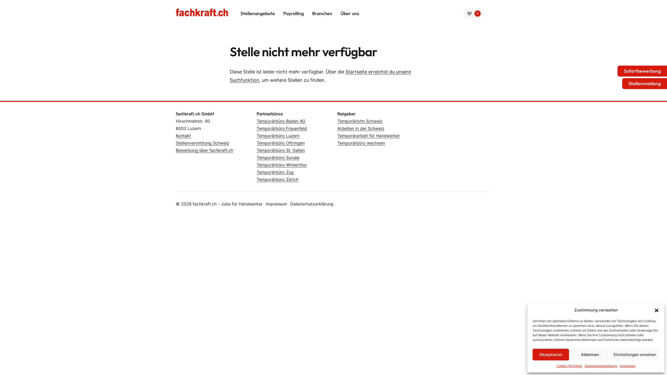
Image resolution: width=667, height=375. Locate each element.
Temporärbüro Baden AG (281, 121)
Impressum (627, 366)
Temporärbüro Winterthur (282, 164)
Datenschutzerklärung (601, 366)
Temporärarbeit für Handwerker (368, 135)
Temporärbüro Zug (275, 172)
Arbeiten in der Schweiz (360, 128)
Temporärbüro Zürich (277, 179)
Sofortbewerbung (642, 71)
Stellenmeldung (644, 83)
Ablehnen (590, 354)
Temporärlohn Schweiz (359, 121)
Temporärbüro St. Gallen (281, 150)
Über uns (350, 13)
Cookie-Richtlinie (569, 366)
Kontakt (183, 135)
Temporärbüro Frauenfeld (282, 128)
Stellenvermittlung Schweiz (202, 143)
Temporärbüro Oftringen (281, 143)
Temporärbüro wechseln (361, 143)
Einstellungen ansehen (635, 354)
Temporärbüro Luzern (278, 135)
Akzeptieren (550, 354)
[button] (656, 310)
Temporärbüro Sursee (278, 157)
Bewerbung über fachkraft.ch (204, 150)
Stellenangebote (257, 13)
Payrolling (293, 13)
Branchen (322, 13)
